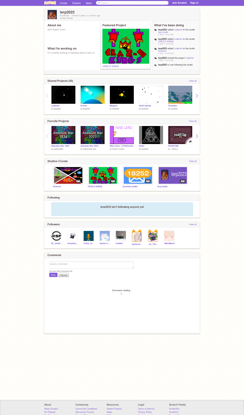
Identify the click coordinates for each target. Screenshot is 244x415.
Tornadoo (172, 105)
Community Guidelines (86, 408)
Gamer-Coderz (118, 148)
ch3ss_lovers (89, 243)
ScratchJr (173, 412)
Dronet (84, 105)
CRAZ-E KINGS (110, 66)
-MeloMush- (169, 243)
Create (63, 3)
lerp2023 (162, 29)
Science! (162, 50)
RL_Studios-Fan (56, 243)
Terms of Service (146, 408)
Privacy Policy (145, 412)
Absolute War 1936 (60, 145)
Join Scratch (179, 2)
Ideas (89, 3)
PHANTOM (173, 145)
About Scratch (51, 408)
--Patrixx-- (175, 148)
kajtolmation (58, 148)
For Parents (50, 412)
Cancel (63, 275)
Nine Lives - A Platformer (121, 145)
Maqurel (113, 105)
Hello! (141, 145)
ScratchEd (174, 408)
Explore (76, 3)
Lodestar (178, 29)
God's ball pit (145, 105)
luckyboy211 (73, 243)
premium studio (130, 186)
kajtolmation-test (89, 148)
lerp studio (163, 32)
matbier (119, 243)
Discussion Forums (85, 412)
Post (53, 275)
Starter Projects (114, 408)
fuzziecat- (136, 244)
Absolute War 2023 (89, 145)
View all (193, 80)
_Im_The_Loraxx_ (153, 244)
